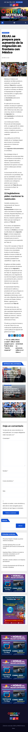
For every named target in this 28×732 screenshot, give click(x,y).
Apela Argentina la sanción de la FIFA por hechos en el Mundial (14, 410)
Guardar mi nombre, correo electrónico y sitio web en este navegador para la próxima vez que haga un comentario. (14, 506)
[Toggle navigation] (14, 23)
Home (13, 728)
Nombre (5, 471)
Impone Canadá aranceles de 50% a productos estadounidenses (12, 374)
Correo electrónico (8, 481)
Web (4, 491)
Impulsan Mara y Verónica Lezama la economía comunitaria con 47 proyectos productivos (13, 554)
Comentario (6, 438)
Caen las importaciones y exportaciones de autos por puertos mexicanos (12, 391)
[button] (25, 22)
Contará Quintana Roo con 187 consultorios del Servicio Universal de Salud (13, 546)
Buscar (4, 520)
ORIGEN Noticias (21, 725)
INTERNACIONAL (5, 32)
